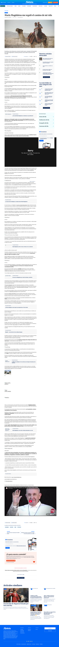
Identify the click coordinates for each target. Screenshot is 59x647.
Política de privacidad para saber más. (21, 545)
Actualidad (21, 629)
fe (31, 589)
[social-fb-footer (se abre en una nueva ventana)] (28, 641)
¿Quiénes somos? (29, 644)
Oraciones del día (43, 126)
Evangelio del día (43, 123)
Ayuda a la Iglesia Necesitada (22, 205)
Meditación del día (44, 120)
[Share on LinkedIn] (31, 56)
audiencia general (33, 605)
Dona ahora (54, 2)
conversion (11, 527)
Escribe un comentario (21, 577)
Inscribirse (7, 547)
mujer (15, 527)
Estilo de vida (22, 631)
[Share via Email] (34, 56)
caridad (46, 605)
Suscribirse (50, 628)
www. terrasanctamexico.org (16, 477)
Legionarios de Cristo (13, 291)
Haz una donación (23, 644)
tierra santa (19, 527)
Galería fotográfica (32, 181)
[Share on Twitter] (33, 56)
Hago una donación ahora (10, 560)
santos (5, 589)
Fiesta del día (42, 116)
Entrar (23, 574)
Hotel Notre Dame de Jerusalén (22, 287)
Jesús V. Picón (14, 17)
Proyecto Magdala (8, 285)
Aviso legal (33, 644)
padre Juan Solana (12, 293)
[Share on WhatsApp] (36, 56)
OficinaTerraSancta (9, 481)
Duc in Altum (15, 324)
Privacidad (41, 644)
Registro (49, 2)
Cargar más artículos (46, 77)
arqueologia (7, 527)
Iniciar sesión (45, 2)
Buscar (13, 2)
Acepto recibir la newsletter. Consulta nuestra (46, 138)
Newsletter (29, 629)
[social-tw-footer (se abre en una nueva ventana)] (30, 641)
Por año (37, 629)
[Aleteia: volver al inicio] (29, 2)
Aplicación (29, 630)
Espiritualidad (6, 10)
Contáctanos (37, 644)
